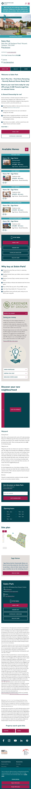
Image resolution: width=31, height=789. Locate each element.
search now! (25, 11)
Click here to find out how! (13, 107)
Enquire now (15, 247)
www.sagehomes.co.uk (5, 680)
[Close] (29, 769)
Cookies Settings (15, 779)
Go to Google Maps (15, 498)
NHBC (17, 766)
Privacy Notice (3, 766)
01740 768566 (16, 237)
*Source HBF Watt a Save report (10, 341)
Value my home (15, 257)
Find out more (15, 573)
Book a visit (15, 131)
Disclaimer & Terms (4, 764)
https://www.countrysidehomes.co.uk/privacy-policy (18, 694)
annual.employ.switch (11, 52)
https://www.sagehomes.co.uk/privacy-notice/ (9, 692)
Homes (26, 69)
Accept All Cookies (15, 786)
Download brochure (15, 252)
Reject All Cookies (15, 782)
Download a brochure (15, 136)
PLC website (18, 764)
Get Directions (6, 47)
